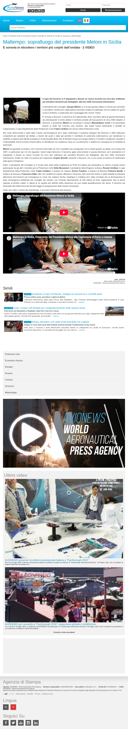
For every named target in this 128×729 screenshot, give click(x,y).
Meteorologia (76, 36)
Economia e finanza (29, 36)
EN (6, 707)
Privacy (37, 694)
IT (13, 707)
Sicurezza (66, 36)
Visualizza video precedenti (64, 632)
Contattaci (68, 20)
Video (33, 20)
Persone (49, 36)
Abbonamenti (49, 20)
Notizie (19, 20)
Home (6, 20)
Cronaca (58, 36)
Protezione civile (15, 36)
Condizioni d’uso (47, 694)
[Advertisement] (64, 77)
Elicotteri (41, 36)
